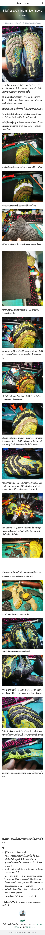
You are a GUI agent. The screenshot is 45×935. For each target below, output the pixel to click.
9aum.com (22, 3)
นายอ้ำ (19, 23)
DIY (26, 23)
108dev (17, 927)
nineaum (39, 924)
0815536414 (30, 927)
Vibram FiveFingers (34, 23)
